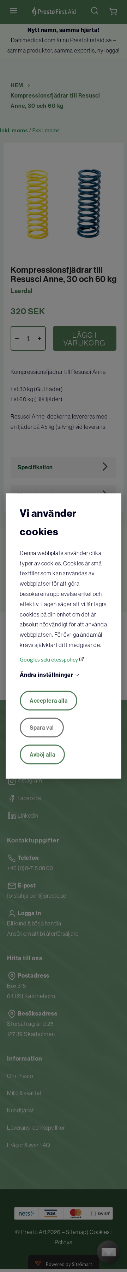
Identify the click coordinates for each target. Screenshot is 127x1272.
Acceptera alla (48, 700)
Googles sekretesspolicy (49, 659)
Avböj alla (42, 754)
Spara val (42, 727)
